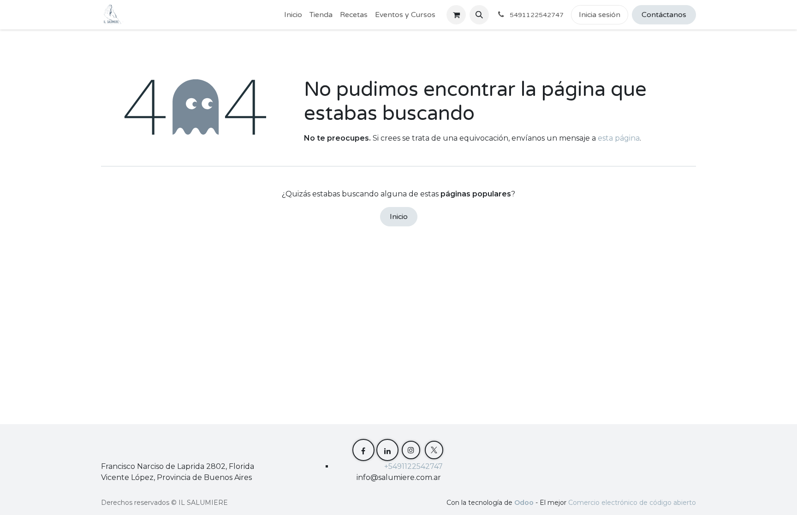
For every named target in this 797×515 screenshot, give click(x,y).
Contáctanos (664, 14)
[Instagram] (411, 450)
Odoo (524, 502)
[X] (434, 450)
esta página (619, 138)
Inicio (399, 216)
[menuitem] (293, 15)
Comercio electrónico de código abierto (632, 502)
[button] (479, 14)
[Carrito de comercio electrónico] (456, 14)
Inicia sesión (599, 14)
